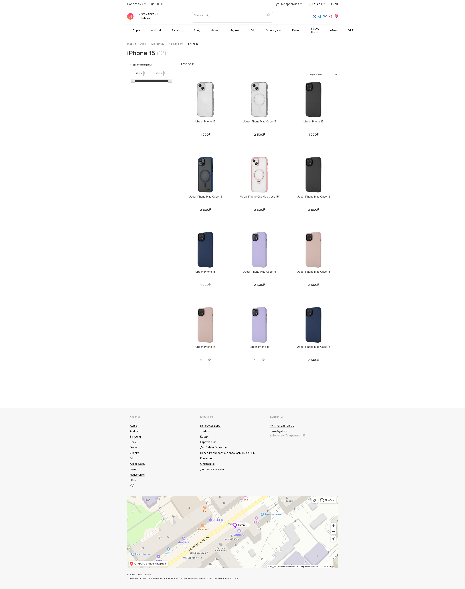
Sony (197, 30)
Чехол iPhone (176, 43)
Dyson (296, 30)
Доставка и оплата (212, 469)
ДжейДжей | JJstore (148, 16)
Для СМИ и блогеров (213, 447)
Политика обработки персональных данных (227, 453)
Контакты (206, 458)
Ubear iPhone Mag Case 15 (259, 121)
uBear (333, 30)
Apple (136, 30)
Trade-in (205, 431)
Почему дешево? (210, 425)
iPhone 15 (193, 43)
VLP (350, 30)
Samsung (177, 30)
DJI (252, 30)
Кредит (204, 436)
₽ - (146, 73)
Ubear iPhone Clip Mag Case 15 (259, 196)
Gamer (215, 30)
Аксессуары (273, 30)
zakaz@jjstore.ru (280, 431)
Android (156, 30)
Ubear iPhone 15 (205, 121)
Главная (131, 43)
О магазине (207, 463)
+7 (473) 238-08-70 (324, 4)
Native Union (315, 30)
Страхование (208, 442)
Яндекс (235, 30)
